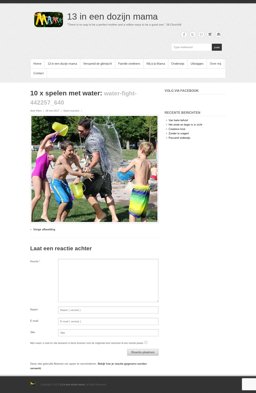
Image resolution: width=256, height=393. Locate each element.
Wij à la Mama (155, 63)
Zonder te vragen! (179, 133)
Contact (38, 73)
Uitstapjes (197, 63)
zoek (217, 47)
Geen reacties (71, 110)
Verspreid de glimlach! (97, 63)
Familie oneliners (129, 63)
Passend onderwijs (179, 137)
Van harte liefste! (178, 120)
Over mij (215, 63)
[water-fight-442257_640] (94, 118)
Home (37, 63)
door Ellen (36, 110)
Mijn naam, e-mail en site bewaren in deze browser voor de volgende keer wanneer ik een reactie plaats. (87, 343)
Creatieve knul (177, 129)
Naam (34, 309)
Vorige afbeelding (44, 229)
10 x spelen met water (65, 93)
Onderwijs (177, 63)
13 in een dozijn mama (112, 16)
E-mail (34, 320)
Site (32, 332)
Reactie (35, 261)
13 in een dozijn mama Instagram (210, 34)
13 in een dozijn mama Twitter (192, 34)
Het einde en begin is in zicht (185, 124)
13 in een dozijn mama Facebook (184, 34)
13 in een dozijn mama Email (218, 34)
